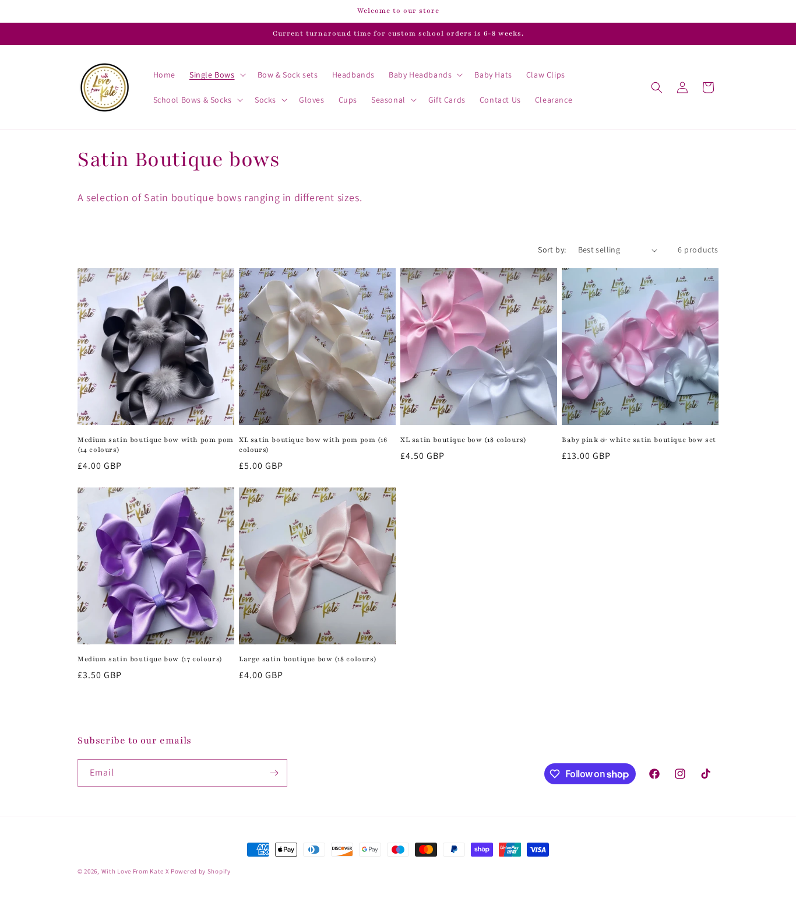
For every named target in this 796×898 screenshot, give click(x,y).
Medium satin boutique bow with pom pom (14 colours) (156, 444)
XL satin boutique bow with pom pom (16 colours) (313, 444)
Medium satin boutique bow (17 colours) (150, 659)
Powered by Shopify (201, 871)
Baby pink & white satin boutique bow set (639, 439)
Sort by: (552, 249)
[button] (216, 74)
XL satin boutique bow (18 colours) (463, 439)
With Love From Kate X (135, 871)
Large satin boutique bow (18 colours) (307, 659)
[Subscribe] (274, 773)
